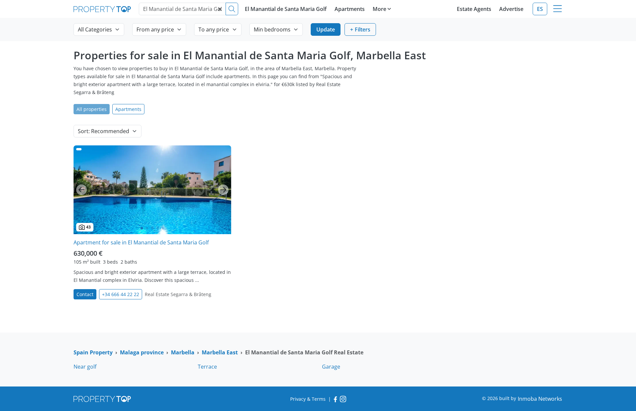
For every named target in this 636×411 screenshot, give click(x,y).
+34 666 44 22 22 (120, 294)
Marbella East (220, 352)
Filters (362, 29)
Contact (85, 294)
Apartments (350, 9)
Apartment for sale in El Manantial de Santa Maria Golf (141, 242)
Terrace (207, 366)
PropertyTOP (102, 9)
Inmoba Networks (540, 398)
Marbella (182, 352)
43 (88, 227)
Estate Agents (474, 9)
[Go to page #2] (147, 228)
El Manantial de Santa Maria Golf (286, 9)
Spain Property (93, 352)
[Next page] (223, 189)
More (379, 9)
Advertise (511, 9)
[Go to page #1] (141, 228)
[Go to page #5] (163, 228)
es (540, 9)
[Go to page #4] (157, 228)
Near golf (85, 366)
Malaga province (142, 352)
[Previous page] (81, 189)
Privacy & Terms (308, 399)
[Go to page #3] (152, 228)
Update (325, 29)
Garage (331, 366)
